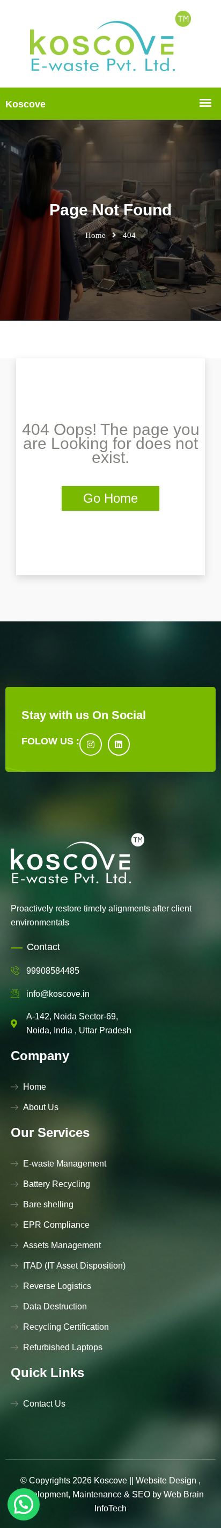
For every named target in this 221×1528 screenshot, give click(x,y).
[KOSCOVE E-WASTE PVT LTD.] (110, 44)
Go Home (110, 498)
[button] (24, 1504)
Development (42, 1494)
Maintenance (97, 1494)
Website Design (166, 1480)
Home (95, 235)
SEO (141, 1494)
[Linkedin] (119, 744)
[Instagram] (90, 744)
